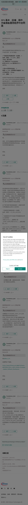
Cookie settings (14, 265)
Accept (20, 269)
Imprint (21, 260)
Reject (8, 269)
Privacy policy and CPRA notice (10, 260)
